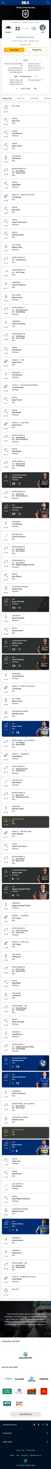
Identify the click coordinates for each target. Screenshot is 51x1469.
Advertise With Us (35, 1455)
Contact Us (24, 1455)
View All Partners (25, 1414)
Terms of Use (20, 1450)
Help (17, 1455)
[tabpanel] (25, 701)
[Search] (47, 2)
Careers (12, 1455)
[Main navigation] (3, 2)
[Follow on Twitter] (43, 1425)
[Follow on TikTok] (34, 1425)
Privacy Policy (30, 1450)
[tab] (7, 98)
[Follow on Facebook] (39, 1425)
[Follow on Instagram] (47, 1425)
